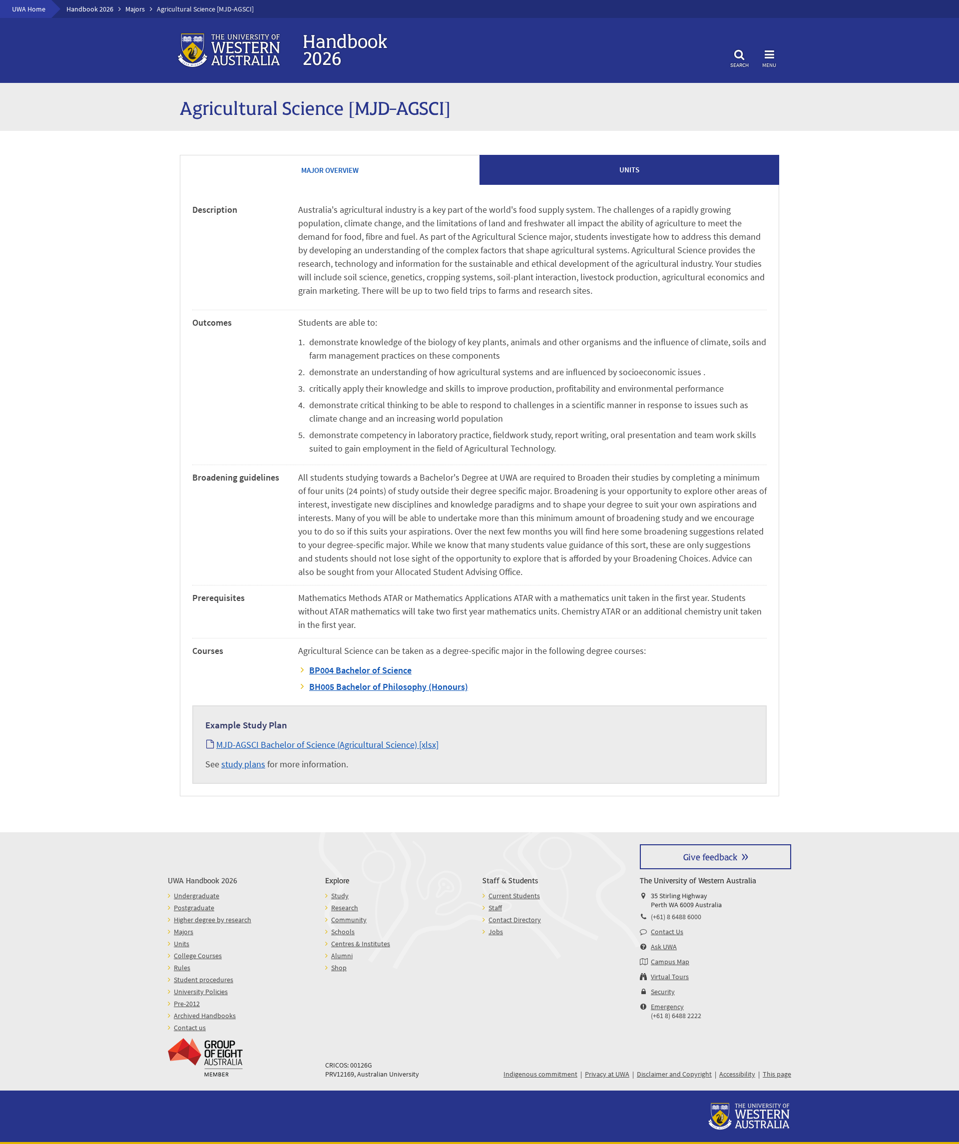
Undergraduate (196, 895)
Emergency (667, 1006)
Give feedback (710, 856)
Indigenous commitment (540, 1074)
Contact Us (667, 931)
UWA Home (28, 8)
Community (349, 919)
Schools (343, 931)
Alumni (342, 955)
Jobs (495, 931)
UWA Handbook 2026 (202, 880)
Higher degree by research (212, 919)
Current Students (514, 895)
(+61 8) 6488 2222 (676, 1015)
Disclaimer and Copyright (674, 1074)
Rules (182, 967)
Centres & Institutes (360, 943)
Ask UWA (664, 946)
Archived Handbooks (205, 1015)
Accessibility (737, 1074)
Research (344, 907)
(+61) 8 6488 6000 (676, 916)
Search (739, 64)
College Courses (198, 955)
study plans (243, 764)
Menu (769, 64)
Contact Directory (514, 919)
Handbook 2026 (89, 8)
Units (181, 943)
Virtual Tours (670, 976)
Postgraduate (194, 907)
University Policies (201, 991)
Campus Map (670, 961)
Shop (339, 967)
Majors (135, 8)
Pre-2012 (187, 1003)
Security (663, 991)
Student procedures (203, 979)
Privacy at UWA (607, 1074)
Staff (495, 907)
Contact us (190, 1027)
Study (340, 895)
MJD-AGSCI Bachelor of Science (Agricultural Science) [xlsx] (327, 744)
